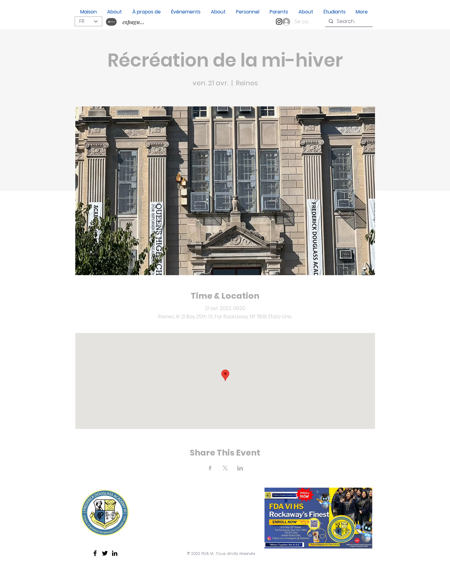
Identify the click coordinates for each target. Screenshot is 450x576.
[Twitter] (105, 553)
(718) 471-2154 (169, 525)
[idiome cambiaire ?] (111, 22)
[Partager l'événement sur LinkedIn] (240, 468)
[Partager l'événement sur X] (225, 468)
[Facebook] (95, 553)
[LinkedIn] (114, 553)
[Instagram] (279, 21)
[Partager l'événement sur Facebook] (210, 468)
